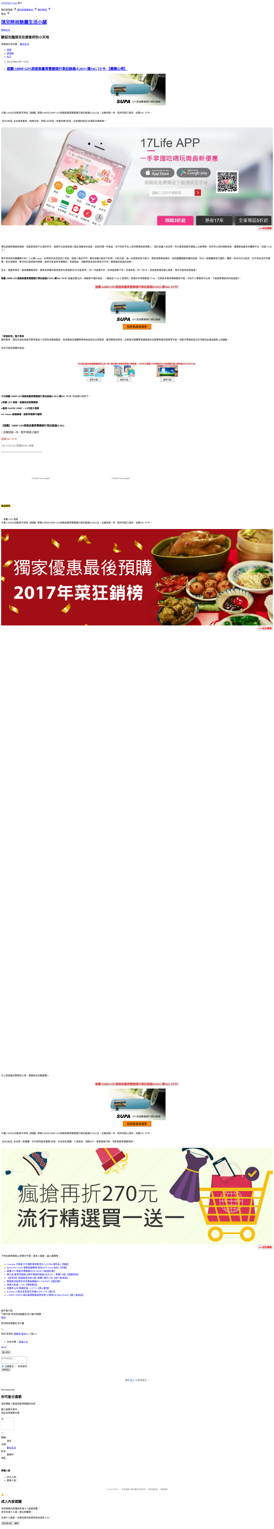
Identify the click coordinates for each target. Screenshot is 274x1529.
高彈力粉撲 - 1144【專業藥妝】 (22, 1285)
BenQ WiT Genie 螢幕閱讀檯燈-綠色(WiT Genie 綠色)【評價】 (37, 1267)
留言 (23, 1334)
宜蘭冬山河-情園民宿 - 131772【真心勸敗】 (29, 1288)
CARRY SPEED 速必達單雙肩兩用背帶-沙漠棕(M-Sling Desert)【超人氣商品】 (46, 1295)
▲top (3, 1347)
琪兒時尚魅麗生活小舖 (24, 22)
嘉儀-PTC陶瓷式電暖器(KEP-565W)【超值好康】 (31, 1271)
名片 (9, 56)
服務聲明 (164, 1489)
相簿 (9, 50)
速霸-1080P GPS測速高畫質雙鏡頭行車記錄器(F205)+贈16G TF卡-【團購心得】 (67, 69)
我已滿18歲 (7, 1523)
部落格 (10, 53)
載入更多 (6, 1352)
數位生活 (24, 44)
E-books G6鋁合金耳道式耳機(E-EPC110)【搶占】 (31, 1291)
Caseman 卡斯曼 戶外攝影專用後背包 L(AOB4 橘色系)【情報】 (38, 1264)
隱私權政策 (153, 1489)
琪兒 (3, 1317)
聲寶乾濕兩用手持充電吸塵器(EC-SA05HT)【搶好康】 (34, 1281)
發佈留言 (6, 1370)
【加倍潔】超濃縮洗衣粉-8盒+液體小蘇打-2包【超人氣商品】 (38, 1278)
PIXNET (115, 1489)
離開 (16, 1523)
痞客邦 (17, 1334)
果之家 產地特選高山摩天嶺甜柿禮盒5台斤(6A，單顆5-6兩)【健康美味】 (43, 1274)
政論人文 (23, 1342)
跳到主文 (5, 30)
